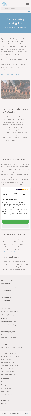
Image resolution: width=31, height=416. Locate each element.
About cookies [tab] (15, 194)
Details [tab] (25, 194)
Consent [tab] (5, 194)
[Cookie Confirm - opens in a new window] (22, 189)
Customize (15, 226)
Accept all (15, 222)
